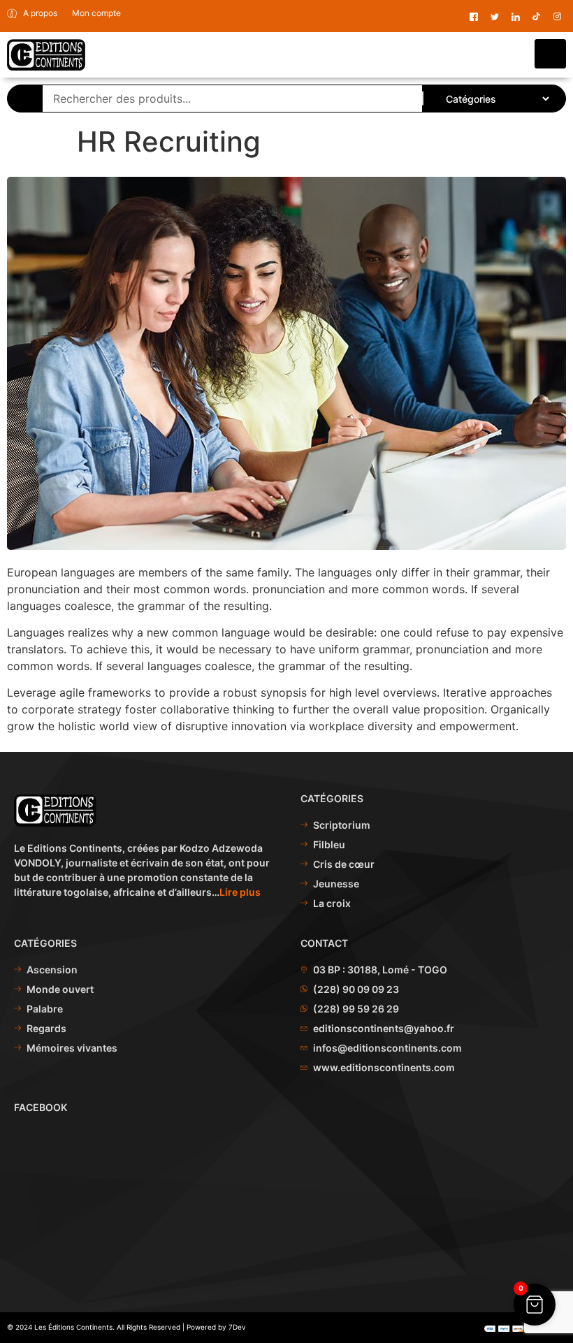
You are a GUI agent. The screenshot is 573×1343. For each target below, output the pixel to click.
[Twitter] (494, 16)
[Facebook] (473, 16)
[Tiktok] (536, 16)
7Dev (237, 1327)
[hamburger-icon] (550, 53)
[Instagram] (557, 16)
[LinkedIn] (515, 16)
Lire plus (240, 892)
